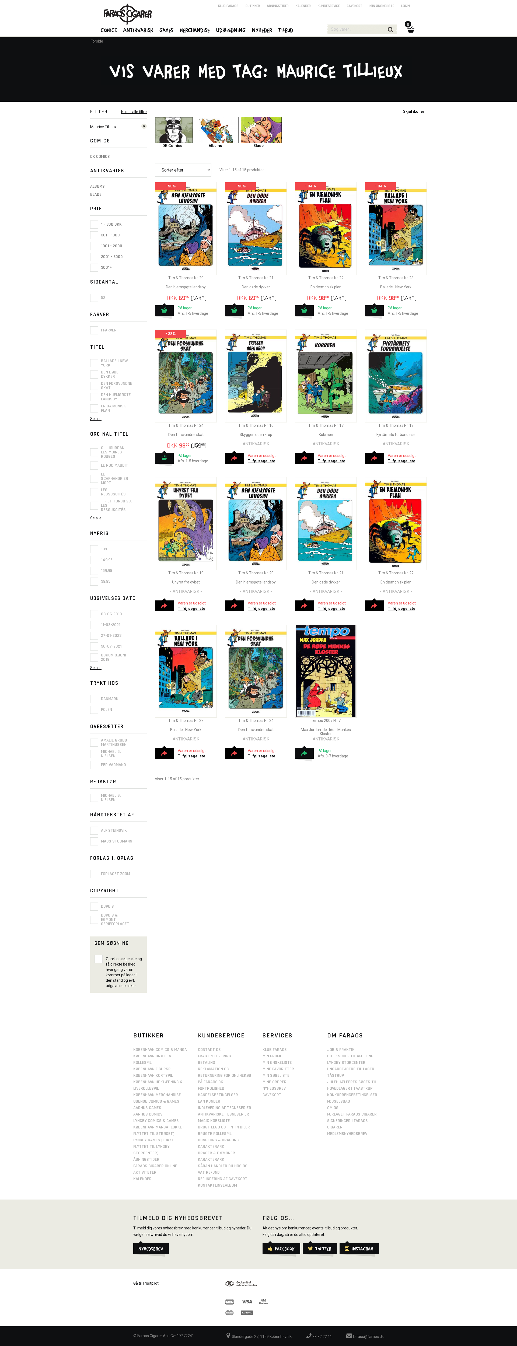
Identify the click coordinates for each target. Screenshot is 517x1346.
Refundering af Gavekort (222, 1179)
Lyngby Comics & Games (156, 1121)
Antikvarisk (138, 30)
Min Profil (272, 1056)
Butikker (253, 6)
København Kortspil (153, 1075)
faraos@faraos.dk (368, 1336)
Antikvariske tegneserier (223, 1114)
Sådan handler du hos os (222, 1166)
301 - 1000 (110, 235)
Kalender (303, 6)
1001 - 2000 (111, 246)
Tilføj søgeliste (261, 461)
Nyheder (262, 30)
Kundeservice (329, 6)
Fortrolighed (211, 1088)
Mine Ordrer (275, 1082)
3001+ (106, 267)
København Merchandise (157, 1095)
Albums (97, 186)
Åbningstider (278, 6)
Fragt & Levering (214, 1056)
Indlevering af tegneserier (224, 1108)
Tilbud (286, 30)
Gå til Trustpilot (146, 1283)
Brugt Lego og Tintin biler (224, 1127)
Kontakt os (209, 1050)
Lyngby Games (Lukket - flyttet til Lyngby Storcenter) (156, 1146)
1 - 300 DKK (111, 224)
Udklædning (231, 30)
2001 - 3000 (111, 257)
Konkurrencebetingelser (352, 1095)
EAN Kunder (209, 1101)
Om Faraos (345, 1036)
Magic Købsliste (214, 1121)
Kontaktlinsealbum (217, 1185)
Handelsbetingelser (218, 1095)
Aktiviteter (144, 1172)
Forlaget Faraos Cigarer (352, 1114)
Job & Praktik (341, 1050)
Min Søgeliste (276, 1075)
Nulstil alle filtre (134, 112)
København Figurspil (153, 1069)
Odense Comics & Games (156, 1101)
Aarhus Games (147, 1108)
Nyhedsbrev (274, 1088)
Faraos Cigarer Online (155, 1166)
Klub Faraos (228, 6)
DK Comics (100, 156)
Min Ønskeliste (277, 1062)
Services (278, 1036)
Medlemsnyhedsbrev (347, 1134)
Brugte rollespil (215, 1134)
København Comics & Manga (160, 1050)
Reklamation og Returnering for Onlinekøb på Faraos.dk (224, 1075)
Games (167, 30)
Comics (109, 30)
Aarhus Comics (148, 1114)
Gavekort (354, 6)
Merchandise (195, 30)
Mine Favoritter (278, 1069)
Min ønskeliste (381, 6)
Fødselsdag (338, 1101)
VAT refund (209, 1172)
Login (405, 6)
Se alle (96, 419)
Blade (96, 194)
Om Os (332, 1108)
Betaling (206, 1062)
